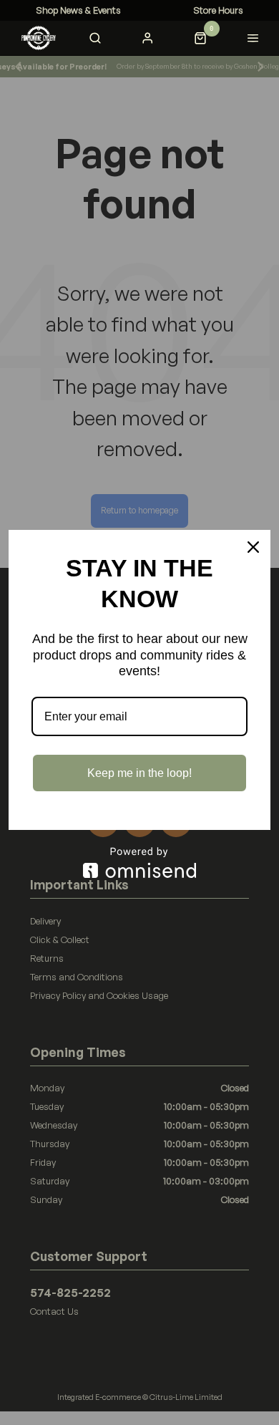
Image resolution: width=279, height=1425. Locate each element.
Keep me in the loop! (139, 773)
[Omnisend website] (139, 862)
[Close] (253, 547)
